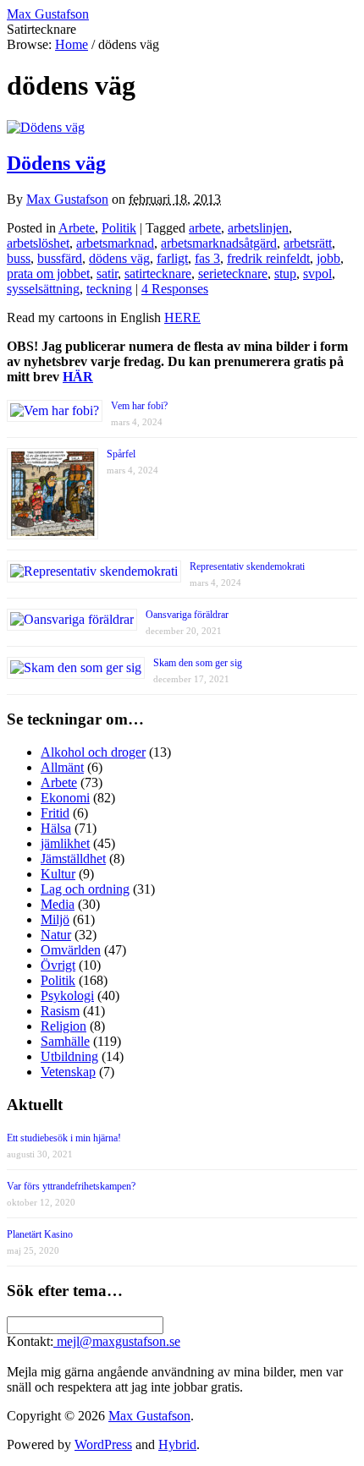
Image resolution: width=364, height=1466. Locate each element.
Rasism (60, 1011)
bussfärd (59, 258)
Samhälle (65, 1041)
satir (107, 273)
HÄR (78, 376)
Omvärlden (71, 950)
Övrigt (58, 965)
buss (18, 258)
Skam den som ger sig (197, 663)
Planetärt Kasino (40, 1234)
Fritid (55, 813)
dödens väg (119, 258)
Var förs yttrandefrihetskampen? (71, 1186)
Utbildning (69, 1056)
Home (71, 44)
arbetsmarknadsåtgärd (219, 243)
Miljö (55, 919)
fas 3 (207, 258)
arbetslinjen (258, 228)
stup (285, 273)
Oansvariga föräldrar (187, 615)
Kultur (58, 874)
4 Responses (174, 289)
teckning (109, 289)
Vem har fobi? (139, 406)
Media (57, 904)
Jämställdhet (73, 858)
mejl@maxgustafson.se (116, 1341)
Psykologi (67, 995)
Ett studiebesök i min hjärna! (64, 1138)
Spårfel (121, 454)
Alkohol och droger (93, 752)
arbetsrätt (308, 243)
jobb (328, 258)
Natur (56, 934)
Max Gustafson (67, 199)
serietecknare (232, 273)
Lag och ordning (85, 889)
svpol (317, 273)
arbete (205, 228)
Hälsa (56, 828)
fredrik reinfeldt (268, 258)
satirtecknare (157, 273)
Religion (63, 1026)
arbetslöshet (38, 243)
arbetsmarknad (115, 243)
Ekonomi (65, 797)
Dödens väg (56, 163)
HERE (182, 317)
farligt (172, 258)
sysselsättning (43, 289)
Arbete (76, 228)
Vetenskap (68, 1071)
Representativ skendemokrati (247, 566)
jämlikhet (65, 843)
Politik (119, 228)
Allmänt (62, 767)
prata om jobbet (48, 273)
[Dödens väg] (46, 127)
